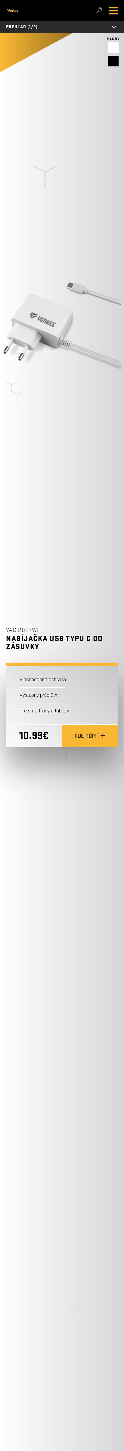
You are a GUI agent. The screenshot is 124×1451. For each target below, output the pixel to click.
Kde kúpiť (87, 736)
